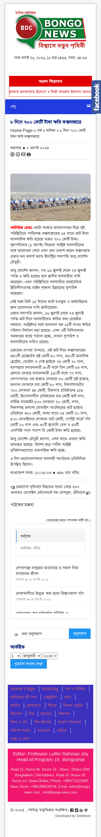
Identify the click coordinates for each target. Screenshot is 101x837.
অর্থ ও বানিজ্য (75, 689)
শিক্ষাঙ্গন (64, 714)
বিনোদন (16, 714)
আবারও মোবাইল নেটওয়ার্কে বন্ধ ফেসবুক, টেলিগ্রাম (48, 492)
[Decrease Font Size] (18, 154)
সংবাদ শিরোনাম (69, 722)
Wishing (50, 689)
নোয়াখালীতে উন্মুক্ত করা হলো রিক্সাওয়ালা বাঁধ (50, 593)
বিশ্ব (31, 714)
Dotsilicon (84, 816)
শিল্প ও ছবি (18, 722)
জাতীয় (15, 705)
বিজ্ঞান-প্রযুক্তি (73, 705)
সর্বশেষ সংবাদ (20, 730)
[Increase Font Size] (12, 154)
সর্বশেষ (25, 536)
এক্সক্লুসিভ (50, 697)
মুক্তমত (46, 714)
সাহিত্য (62, 730)
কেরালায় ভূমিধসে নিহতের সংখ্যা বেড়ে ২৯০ (47, 487)
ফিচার (52, 705)
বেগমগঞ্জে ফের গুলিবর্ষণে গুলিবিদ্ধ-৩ (42, 613)
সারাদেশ (44, 730)
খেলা (67, 697)
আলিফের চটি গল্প (23, 697)
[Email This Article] (23, 154)
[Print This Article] (29, 154)
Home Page (22, 689)
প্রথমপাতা (34, 705)
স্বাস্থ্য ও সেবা (19, 739)
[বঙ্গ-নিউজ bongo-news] (50, 29)
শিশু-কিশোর (42, 722)
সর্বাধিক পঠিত (30, 548)
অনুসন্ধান (79, 633)
